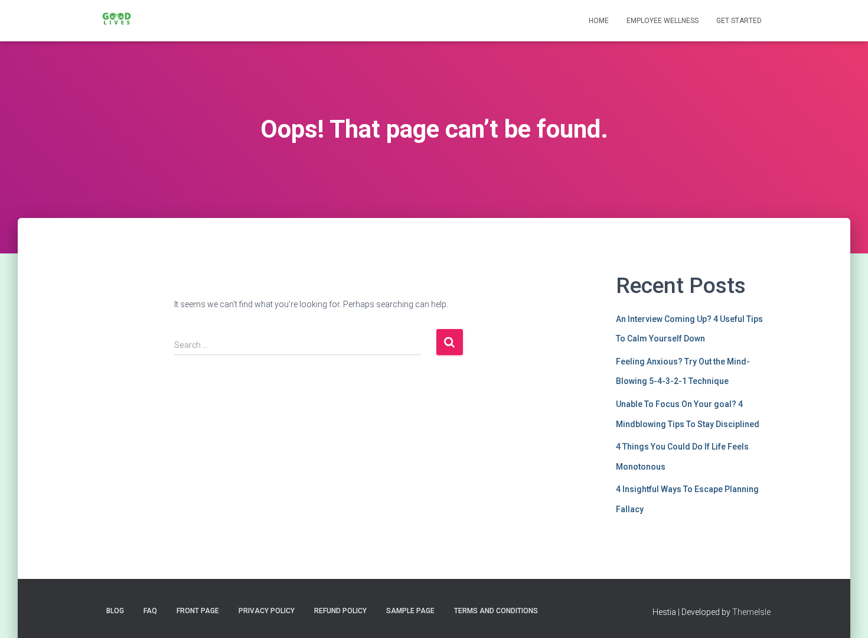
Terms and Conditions (496, 611)
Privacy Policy (267, 611)
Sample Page (410, 611)
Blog (115, 611)
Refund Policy (340, 611)
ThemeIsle (751, 612)
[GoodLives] (117, 20)
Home (599, 21)
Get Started (739, 21)
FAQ (150, 611)
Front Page (198, 611)
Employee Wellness (662, 21)
